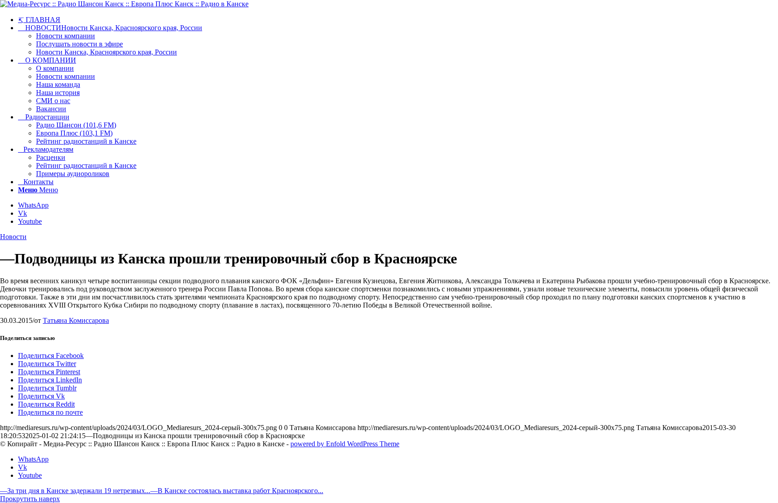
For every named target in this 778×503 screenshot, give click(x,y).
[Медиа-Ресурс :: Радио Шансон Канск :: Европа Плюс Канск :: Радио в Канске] (124, 4)
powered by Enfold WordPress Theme (344, 444)
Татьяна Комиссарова (76, 320)
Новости (13, 236)
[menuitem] (398, 19)
